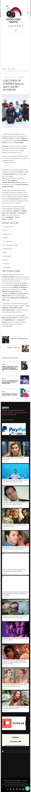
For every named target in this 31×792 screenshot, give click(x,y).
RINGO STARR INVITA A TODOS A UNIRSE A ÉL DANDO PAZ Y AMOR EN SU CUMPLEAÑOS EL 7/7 (10, 368)
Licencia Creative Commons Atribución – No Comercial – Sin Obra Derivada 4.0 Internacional (15, 412)
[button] (27, 788)
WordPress (23, 786)
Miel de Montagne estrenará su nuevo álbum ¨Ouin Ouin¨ (10, 394)
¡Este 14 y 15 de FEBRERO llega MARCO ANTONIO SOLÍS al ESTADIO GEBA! (10, 382)
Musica (21, 77)
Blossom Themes (9, 786)
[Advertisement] (15, 49)
